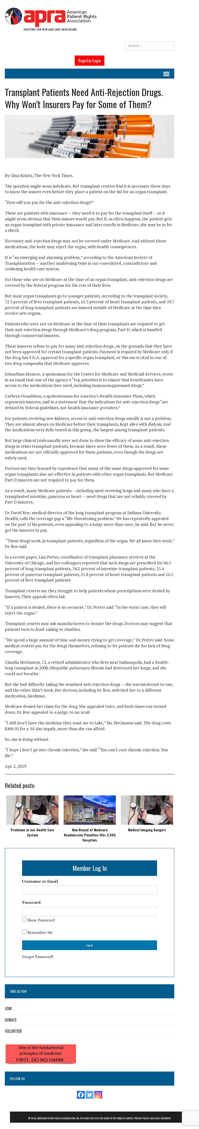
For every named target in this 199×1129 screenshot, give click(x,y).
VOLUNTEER (13, 1031)
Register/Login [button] (89, 61)
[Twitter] (89, 1095)
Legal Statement (162, 1118)
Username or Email (40, 881)
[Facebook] (81, 1095)
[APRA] (51, 19)
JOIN (8, 1008)
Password (31, 902)
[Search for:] (150, 45)
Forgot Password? (38, 956)
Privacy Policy (141, 1118)
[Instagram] (98, 1095)
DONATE (11, 1020)
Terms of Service (124, 1118)
